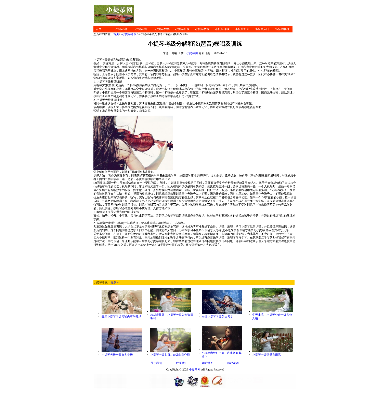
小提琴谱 (121, 29)
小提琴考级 (222, 29)
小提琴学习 (282, 29)
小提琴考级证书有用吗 (266, 354)
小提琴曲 (141, 29)
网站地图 (207, 363)
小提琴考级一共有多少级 (117, 354)
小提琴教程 (202, 29)
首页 (98, 29)
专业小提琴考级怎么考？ (217, 316)
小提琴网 (192, 53)
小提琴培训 (242, 29)
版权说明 (233, 363)
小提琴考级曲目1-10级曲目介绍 (170, 354)
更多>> (114, 282)
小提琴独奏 (162, 29)
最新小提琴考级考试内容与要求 (121, 316)
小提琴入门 (262, 29)
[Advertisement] (215, 14)
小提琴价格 (182, 29)
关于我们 (156, 363)
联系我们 (181, 363)
